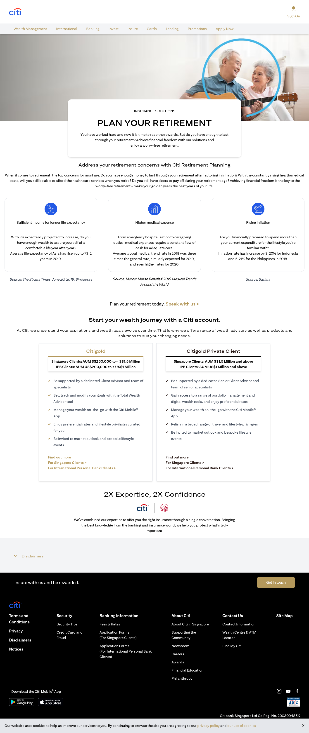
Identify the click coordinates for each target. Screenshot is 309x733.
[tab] (30, 28)
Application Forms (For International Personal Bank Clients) (126, 651)
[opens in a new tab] (15, 12)
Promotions (197, 29)
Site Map (284, 615)
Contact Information (238, 624)
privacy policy (208, 726)
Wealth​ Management (30, 29)
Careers (177, 654)
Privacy (16, 631)
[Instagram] (279, 691)
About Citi (180, 615)
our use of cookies (241, 726)
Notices (16, 649)
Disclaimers (20, 640)
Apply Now (225, 29)
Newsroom (180, 646)
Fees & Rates (110, 624)
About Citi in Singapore (190, 624)
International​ (66, 29)
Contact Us (232, 615)
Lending (172, 29)
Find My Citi (232, 646)
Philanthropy (182, 678)
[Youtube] (288, 691)
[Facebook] (297, 691)
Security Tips (67, 624)
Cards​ (152, 29)
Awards (177, 662)
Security (64, 615)
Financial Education (187, 670)
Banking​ (93, 29)
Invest (114, 29)
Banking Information (119, 615)
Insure (133, 29)
